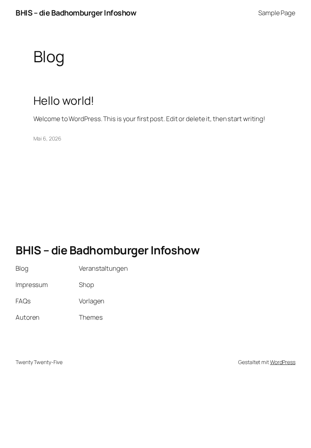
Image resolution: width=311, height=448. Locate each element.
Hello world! (63, 100)
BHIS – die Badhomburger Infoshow (76, 13)
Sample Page (276, 12)
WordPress (282, 362)
